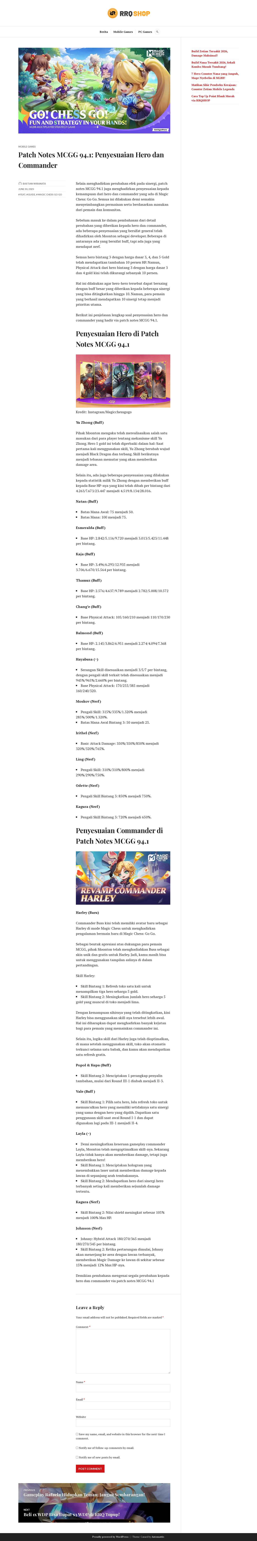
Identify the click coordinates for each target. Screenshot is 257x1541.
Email (80, 1399)
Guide (31, 194)
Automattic (158, 1536)
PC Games (145, 32)
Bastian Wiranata (34, 183)
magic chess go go (50, 194)
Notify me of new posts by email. (99, 1457)
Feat (22, 194)
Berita (104, 32)
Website (81, 1417)
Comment (83, 1327)
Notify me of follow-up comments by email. (106, 1448)
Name (80, 1382)
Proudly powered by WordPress (110, 1536)
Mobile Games (123, 32)
